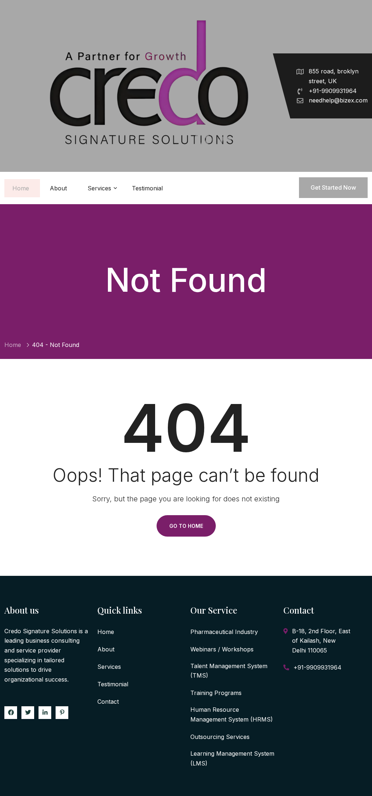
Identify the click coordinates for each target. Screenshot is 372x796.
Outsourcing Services (220, 736)
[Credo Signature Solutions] (146, 86)
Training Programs (216, 692)
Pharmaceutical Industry (224, 631)
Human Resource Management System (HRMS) (231, 714)
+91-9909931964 (333, 90)
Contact (108, 701)
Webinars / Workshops (222, 649)
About (58, 188)
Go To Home (186, 526)
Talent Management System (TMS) (228, 670)
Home (20, 188)
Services (99, 188)
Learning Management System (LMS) (232, 758)
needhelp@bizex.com (338, 100)
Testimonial (147, 188)
